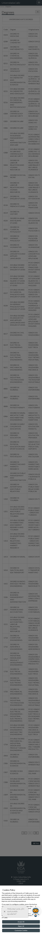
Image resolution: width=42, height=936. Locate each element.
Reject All (21, 926)
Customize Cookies (21, 930)
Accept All (21, 922)
